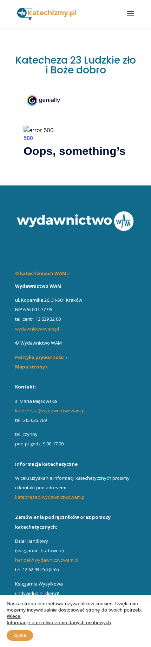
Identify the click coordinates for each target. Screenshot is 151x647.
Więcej (14, 616)
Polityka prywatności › (41, 357)
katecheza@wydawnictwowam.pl (50, 410)
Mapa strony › (31, 367)
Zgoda (20, 635)
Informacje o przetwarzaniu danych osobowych (59, 622)
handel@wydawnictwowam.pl (46, 560)
